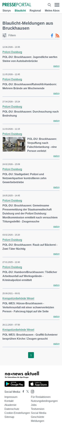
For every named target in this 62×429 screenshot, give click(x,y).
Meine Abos (52, 10)
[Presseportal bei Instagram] (31, 391)
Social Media (38, 413)
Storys (6, 10)
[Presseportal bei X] (26, 391)
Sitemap (9, 417)
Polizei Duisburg (12, 52)
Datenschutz (11, 409)
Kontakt (8, 401)
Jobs (34, 405)
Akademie (10, 405)
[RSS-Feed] (57, 36)
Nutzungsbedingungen (44, 401)
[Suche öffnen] (49, 5)
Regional (35, 10)
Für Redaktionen (41, 397)
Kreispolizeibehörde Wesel (18, 298)
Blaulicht (20, 10)
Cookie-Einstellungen (17, 413)
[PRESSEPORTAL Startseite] (16, 5)
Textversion (37, 409)
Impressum (10, 397)
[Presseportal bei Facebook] (22, 391)
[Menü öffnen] (57, 5)
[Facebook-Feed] (52, 36)
